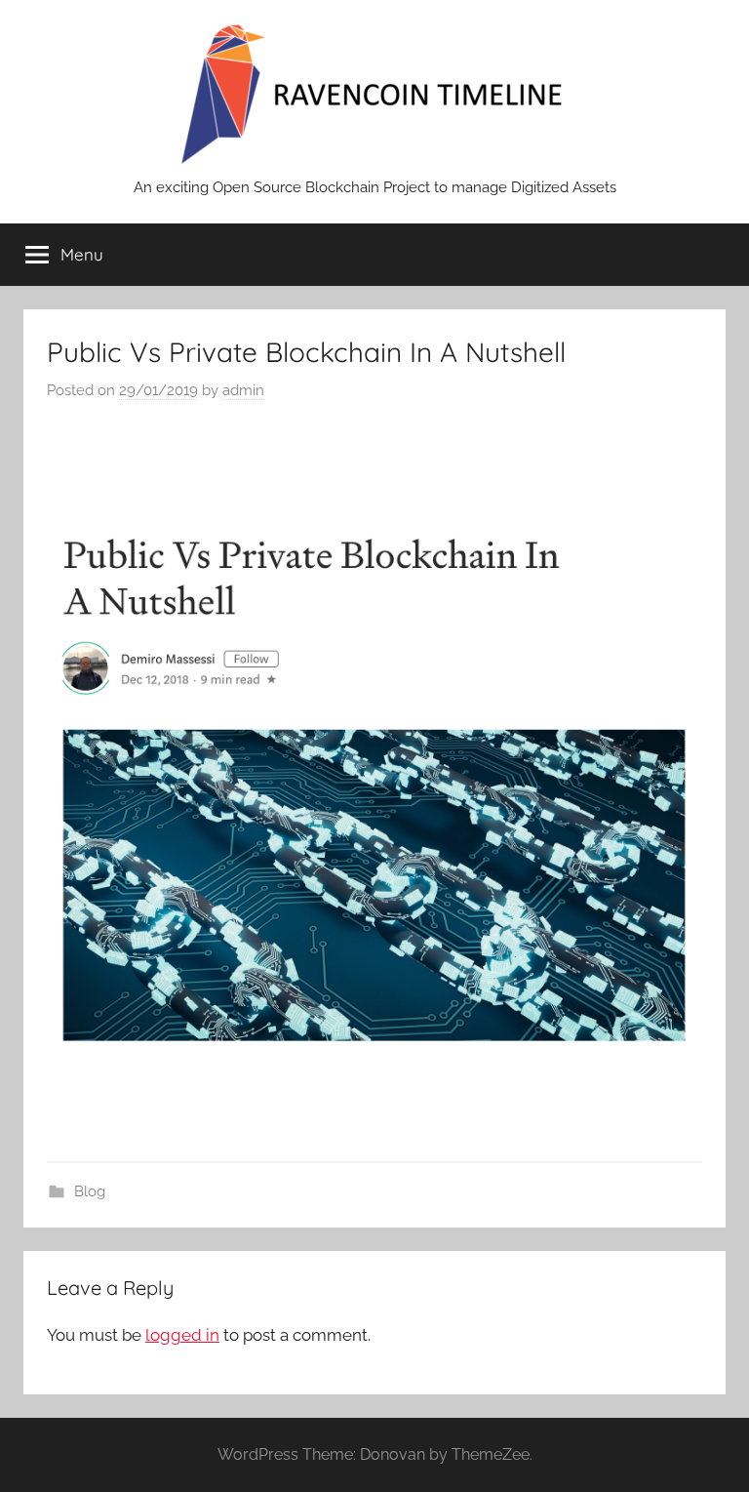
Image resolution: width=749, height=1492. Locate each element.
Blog (89, 1191)
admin (243, 390)
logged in (182, 1335)
